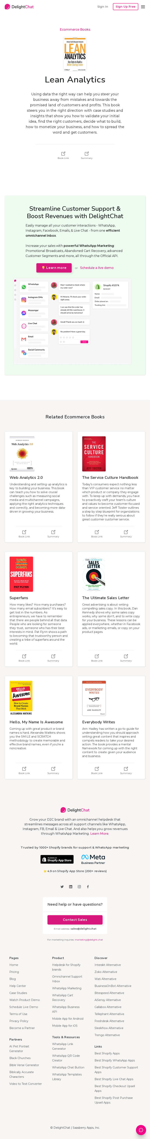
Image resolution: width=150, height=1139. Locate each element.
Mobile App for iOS (65, 1025)
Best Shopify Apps (107, 1053)
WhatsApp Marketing (66, 988)
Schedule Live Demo (23, 1007)
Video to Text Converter (25, 1084)
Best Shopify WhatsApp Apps (115, 1060)
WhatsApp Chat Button (68, 1067)
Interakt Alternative (108, 965)
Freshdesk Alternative (109, 1021)
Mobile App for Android (67, 1018)
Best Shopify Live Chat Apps (114, 1079)
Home (13, 965)
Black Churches (19, 1058)
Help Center (17, 986)
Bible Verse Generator (24, 1065)
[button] (143, 6)
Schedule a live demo (97, 268)
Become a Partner (22, 1028)
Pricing (14, 972)
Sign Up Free (126, 6)
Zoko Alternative (106, 972)
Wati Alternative (105, 979)
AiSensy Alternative (108, 1000)
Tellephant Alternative (109, 1014)
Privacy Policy (18, 1021)
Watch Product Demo (24, 1000)
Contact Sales (75, 920)
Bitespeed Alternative (109, 993)
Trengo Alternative (107, 1035)
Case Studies (18, 993)
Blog (12, 979)
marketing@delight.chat (89, 939)
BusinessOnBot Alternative (113, 986)
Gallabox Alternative (108, 1007)
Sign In (102, 6)
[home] (19, 6)
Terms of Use (18, 1014)
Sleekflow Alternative (109, 1028)
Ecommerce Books (75, 29)
